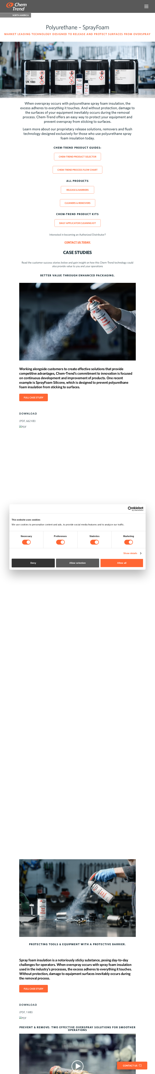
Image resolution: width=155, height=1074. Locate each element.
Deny (33, 563)
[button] (77, 1066)
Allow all (121, 563)
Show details (130, 553)
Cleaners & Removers (78, 202)
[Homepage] (16, 6)
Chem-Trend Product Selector (77, 156)
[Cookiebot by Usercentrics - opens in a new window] (130, 508)
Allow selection (77, 563)
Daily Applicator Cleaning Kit (77, 223)
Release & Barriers (77, 189)
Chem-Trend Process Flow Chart (77, 169)
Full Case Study (33, 397)
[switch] (60, 542)
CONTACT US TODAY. (77, 242)
